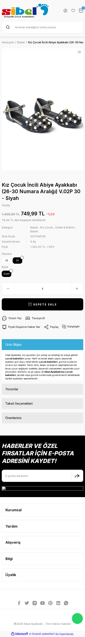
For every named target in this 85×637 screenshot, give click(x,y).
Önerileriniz (13, 418)
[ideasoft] (19, 634)
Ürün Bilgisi (13, 344)
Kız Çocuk (46, 227)
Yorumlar (11, 389)
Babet (34, 227)
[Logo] (25, 10)
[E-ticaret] (42, 633)
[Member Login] (65, 10)
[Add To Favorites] (79, 52)
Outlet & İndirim (65, 227)
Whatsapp (77, 618)
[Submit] (77, 476)
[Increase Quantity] (77, 289)
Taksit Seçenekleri (19, 403)
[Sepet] (81, 10)
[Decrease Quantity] (8, 289)
